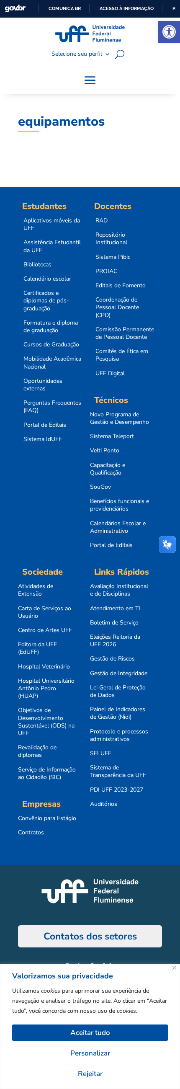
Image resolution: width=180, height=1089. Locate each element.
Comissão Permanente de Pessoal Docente (124, 333)
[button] (169, 32)
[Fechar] (174, 968)
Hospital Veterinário (44, 667)
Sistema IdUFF (42, 439)
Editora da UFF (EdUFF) (37, 648)
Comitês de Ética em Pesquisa (121, 355)
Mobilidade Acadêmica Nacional (52, 362)
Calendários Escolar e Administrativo (118, 527)
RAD (101, 221)
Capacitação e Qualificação (107, 469)
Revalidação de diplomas (37, 751)
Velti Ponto (104, 450)
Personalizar (90, 1053)
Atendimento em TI (115, 608)
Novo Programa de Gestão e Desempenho (119, 418)
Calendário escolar (47, 279)
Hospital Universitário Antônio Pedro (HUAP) (46, 688)
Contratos (31, 832)
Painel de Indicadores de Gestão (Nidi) (117, 713)
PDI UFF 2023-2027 (116, 790)
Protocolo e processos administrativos (119, 735)
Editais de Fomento (120, 285)
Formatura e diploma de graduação (50, 326)
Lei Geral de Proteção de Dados (118, 691)
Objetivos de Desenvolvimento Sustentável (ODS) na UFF (46, 722)
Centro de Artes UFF (45, 630)
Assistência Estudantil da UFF (52, 246)
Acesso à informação (127, 8)
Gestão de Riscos (112, 659)
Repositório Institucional (111, 238)
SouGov (100, 487)
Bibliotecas (37, 264)
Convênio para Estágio (47, 818)
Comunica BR (65, 8)
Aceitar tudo (90, 1032)
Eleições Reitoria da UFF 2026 (115, 640)
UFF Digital (110, 373)
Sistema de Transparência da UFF (118, 771)
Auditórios (103, 804)
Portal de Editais (44, 425)
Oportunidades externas (42, 384)
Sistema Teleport (112, 436)
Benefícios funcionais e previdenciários (119, 505)
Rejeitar (90, 1074)
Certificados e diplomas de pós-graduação (46, 300)
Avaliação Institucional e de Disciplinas (119, 590)
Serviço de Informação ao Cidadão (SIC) (47, 773)
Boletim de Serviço (114, 623)
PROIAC (106, 271)
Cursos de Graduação (51, 344)
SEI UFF (100, 753)
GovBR (15, 9)
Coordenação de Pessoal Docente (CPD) (117, 307)
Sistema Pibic (112, 257)
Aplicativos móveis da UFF (51, 224)
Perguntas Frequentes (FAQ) (52, 406)
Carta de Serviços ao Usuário (44, 612)
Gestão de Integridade (118, 673)
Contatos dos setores (90, 936)
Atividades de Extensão (35, 590)
